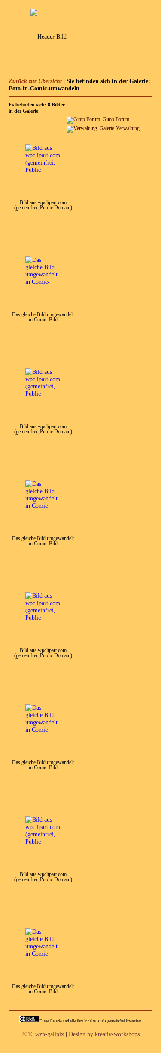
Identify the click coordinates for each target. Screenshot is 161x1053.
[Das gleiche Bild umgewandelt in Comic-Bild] (42, 289)
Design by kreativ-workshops (104, 1034)
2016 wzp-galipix (42, 1034)
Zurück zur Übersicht (35, 81)
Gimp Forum (116, 119)
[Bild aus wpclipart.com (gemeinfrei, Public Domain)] (43, 177)
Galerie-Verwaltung (120, 128)
